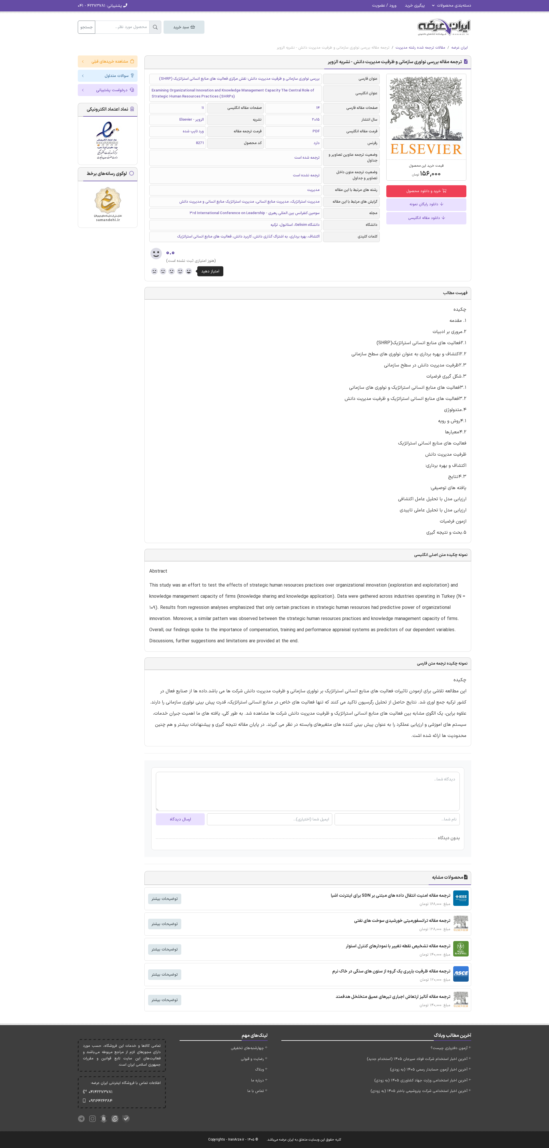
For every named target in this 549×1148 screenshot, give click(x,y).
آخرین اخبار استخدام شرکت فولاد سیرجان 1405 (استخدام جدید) (417, 1059)
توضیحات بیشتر (165, 899)
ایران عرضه (459, 48)
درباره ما (257, 1080)
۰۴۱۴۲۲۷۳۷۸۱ (101, 1092)
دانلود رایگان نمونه (424, 204)
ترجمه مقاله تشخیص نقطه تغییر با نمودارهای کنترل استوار (398, 946)
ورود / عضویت (384, 6)
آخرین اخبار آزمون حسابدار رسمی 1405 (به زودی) (429, 1070)
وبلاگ (259, 1070)
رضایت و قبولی (252, 1059)
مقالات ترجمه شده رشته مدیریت (420, 48)
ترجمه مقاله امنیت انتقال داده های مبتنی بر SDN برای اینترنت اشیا (390, 895)
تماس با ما (255, 1091)
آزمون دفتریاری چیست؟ (449, 1048)
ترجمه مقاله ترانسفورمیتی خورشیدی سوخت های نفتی (402, 921)
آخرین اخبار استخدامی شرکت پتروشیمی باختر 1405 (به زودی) (419, 1091)
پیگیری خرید (415, 6)
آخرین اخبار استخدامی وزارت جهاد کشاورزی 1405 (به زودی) (421, 1080)
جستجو (86, 27)
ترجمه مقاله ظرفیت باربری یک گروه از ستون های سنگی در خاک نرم (391, 971)
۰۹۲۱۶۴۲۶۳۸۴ (100, 1101)
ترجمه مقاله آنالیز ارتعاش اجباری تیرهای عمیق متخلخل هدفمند (393, 997)
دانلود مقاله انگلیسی (424, 218)
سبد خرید (181, 27)
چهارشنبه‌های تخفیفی (247, 1048)
